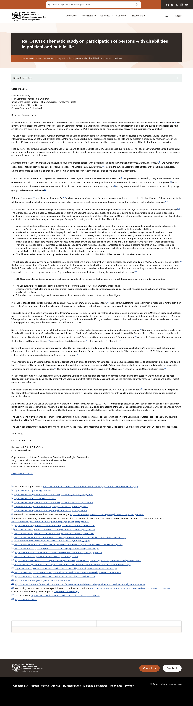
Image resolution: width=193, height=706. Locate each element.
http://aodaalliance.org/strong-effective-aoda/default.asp (43, 580)
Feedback (172, 668)
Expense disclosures (95, 685)
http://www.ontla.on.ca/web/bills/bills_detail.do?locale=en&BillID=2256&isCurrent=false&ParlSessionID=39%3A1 (68, 544)
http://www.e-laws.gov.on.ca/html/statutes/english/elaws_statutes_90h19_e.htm (53, 494)
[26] (141, 389)
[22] (119, 340)
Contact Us (149, 668)
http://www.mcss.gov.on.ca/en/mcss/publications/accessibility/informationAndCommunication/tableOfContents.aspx (72, 564)
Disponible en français (22, 473)
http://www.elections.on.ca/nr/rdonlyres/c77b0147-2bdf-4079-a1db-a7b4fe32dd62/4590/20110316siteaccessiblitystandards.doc (78, 560)
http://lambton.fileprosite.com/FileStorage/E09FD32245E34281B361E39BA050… (50, 521)
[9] (45, 190)
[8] (115, 186)
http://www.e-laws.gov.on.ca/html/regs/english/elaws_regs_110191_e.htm (50, 510)
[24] (55, 368)
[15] (180, 261)
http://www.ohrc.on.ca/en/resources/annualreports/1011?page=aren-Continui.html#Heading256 (90, 486)
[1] (175, 122)
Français (178, 16)
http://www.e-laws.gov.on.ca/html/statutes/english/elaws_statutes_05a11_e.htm (53, 502)
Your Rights (88, 15)
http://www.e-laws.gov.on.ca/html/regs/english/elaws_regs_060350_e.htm (107, 514)
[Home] (29, 16)
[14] (178, 209)
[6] (80, 182)
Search (137, 4)
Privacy (129, 685)
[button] (166, 16)
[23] (76, 354)
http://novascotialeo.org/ (66, 591)
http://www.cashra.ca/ (26, 599)
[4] (136, 170)
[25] (165, 368)
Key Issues (105, 15)
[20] (48, 340)
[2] (160, 162)
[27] (107, 403)
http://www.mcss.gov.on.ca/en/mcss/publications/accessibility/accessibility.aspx (55, 576)
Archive (55, 685)
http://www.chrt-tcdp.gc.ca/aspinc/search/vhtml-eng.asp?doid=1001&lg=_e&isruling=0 (56, 548)
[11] (64, 197)
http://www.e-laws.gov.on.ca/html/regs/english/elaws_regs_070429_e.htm (51, 506)
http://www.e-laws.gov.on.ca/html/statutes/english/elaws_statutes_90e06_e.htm (55, 525)
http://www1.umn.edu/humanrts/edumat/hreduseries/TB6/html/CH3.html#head (130, 588)
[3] (103, 166)
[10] (34, 197)
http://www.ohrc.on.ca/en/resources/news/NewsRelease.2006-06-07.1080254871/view (58, 552)
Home (25, 58)
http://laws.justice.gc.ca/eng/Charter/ (32, 490)
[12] (166, 201)
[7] (171, 182)
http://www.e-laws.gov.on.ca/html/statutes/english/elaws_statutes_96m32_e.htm (54, 529)
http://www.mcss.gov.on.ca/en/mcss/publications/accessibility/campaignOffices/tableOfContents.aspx (66, 568)
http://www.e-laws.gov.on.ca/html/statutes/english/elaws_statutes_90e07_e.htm (54, 533)
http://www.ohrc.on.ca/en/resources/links (35, 498)
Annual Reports (40, 685)
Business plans (72, 685)
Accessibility (20, 685)
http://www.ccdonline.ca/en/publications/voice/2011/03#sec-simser (65, 595)
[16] (135, 271)
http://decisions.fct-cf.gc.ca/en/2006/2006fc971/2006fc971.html (46, 556)
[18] (140, 329)
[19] (135, 336)
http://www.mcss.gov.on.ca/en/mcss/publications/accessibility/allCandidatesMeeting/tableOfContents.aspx (67, 572)
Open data (116, 685)
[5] (121, 178)
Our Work (121, 15)
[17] (108, 302)
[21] (86, 340)
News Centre (138, 15)
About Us (71, 15)
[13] (119, 209)
